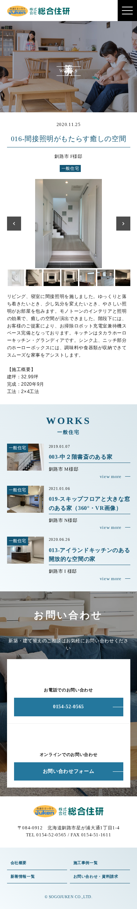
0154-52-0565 (68, 706)
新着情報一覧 (23, 876)
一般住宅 (70, 168)
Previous (14, 224)
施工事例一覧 (85, 863)
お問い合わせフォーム (68, 771)
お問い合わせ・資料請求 (95, 876)
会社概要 (19, 863)
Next (123, 224)
